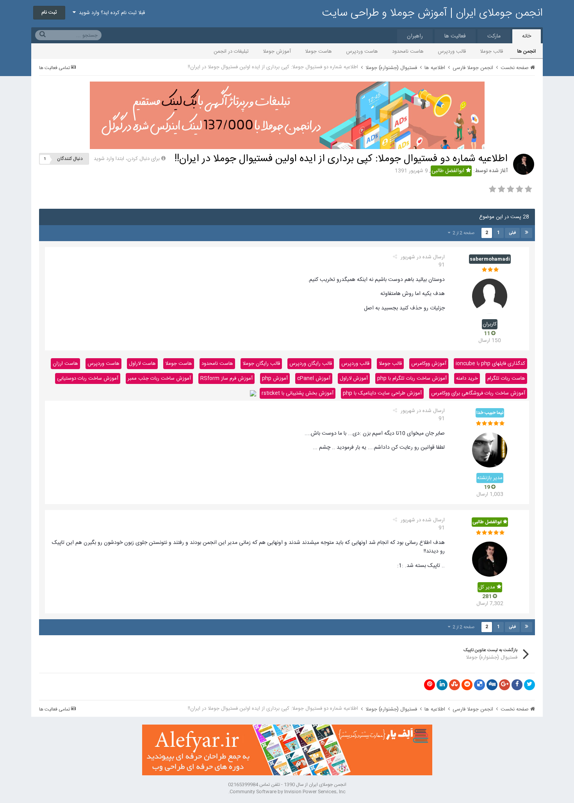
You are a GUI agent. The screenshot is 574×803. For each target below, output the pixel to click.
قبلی (512, 233)
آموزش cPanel (313, 378)
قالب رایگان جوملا (261, 363)
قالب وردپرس (452, 51)
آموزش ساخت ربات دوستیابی (87, 378)
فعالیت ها (455, 36)
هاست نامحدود (408, 51)
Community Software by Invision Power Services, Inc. (287, 792)
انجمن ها (526, 51)
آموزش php (275, 378)
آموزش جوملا (277, 51)
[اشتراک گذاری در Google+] (504, 684)
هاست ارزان (65, 363)
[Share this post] (395, 257)
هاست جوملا (318, 51)
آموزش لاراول (354, 378)
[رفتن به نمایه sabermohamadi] (489, 296)
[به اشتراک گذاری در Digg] (492, 684)
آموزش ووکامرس (428, 363)
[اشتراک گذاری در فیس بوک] (517, 684)
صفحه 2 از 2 (462, 233)
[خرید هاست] (253, 393)
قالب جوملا (491, 51)
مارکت (494, 36)
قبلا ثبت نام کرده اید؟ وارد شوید (110, 13)
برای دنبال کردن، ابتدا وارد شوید (127, 159)
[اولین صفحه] (526, 233)
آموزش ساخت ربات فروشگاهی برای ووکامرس (478, 393)
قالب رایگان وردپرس (310, 363)
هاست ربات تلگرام (506, 378)
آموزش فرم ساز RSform (226, 378)
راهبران (415, 36)
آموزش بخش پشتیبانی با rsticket (297, 393)
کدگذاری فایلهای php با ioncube (490, 363)
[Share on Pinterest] (429, 684)
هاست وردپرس (362, 51)
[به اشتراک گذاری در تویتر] (529, 684)
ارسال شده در (423, 261)
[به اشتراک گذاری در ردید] (467, 684)
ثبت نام (49, 12)
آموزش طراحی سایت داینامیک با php (382, 393)
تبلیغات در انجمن (231, 51)
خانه (526, 36)
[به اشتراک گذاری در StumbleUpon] (454, 684)
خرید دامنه (467, 378)
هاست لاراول (142, 363)
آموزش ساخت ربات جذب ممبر (159, 378)
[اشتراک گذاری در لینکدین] (442, 684)
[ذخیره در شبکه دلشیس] (479, 684)
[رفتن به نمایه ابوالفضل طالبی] (523, 164)
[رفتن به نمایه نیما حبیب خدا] (489, 449)
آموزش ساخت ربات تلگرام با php (412, 378)
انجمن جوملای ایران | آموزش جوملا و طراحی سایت (432, 13)
